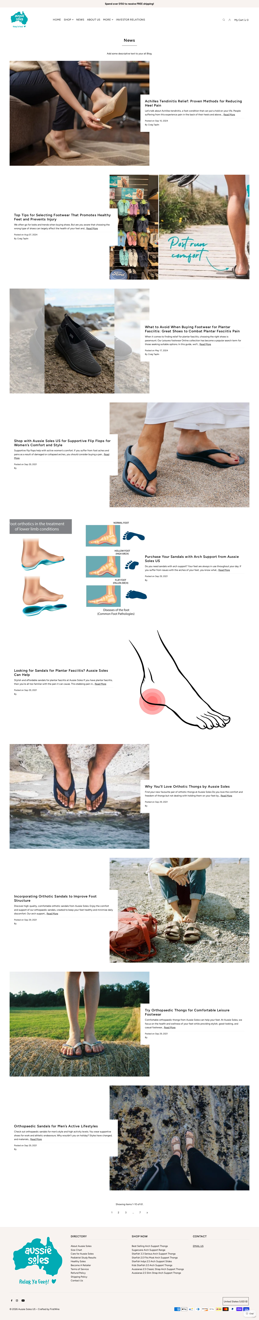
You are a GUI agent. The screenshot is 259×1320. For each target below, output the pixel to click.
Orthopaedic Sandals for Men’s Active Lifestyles (56, 1126)
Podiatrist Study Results (83, 1257)
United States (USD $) (236, 1301)
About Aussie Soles (81, 1246)
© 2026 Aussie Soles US (23, 1309)
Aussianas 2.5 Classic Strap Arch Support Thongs (158, 1269)
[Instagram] (17, 1301)
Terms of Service (80, 1269)
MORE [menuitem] (107, 19)
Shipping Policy (79, 1276)
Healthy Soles (78, 1261)
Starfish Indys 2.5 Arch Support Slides (152, 1261)
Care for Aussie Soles (82, 1253)
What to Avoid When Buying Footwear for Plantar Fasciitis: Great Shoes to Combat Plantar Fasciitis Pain (192, 329)
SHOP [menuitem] (67, 19)
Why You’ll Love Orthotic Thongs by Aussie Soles (187, 786)
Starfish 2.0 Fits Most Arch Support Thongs (155, 1257)
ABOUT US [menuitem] (93, 19)
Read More (229, 114)
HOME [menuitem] (57, 19)
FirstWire (55, 1309)
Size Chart (76, 1250)
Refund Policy (78, 1272)
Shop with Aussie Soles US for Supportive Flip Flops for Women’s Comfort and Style (62, 443)
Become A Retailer (81, 1265)
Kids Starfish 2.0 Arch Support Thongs (152, 1265)
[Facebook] (11, 1301)
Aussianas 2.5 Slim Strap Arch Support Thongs (156, 1272)
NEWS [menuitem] (80, 19)
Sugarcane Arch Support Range (148, 1250)
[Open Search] (224, 20)
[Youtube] (23, 1301)
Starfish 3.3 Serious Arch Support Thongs (154, 1253)
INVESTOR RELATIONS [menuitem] (130, 19)
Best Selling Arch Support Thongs (150, 1246)
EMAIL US (198, 1246)
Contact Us (77, 1280)
